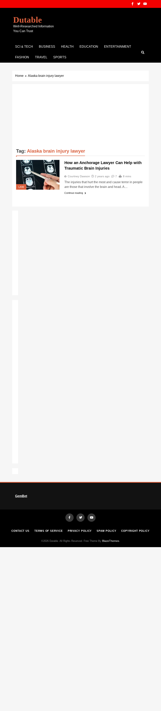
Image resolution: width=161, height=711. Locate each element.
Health (67, 46)
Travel (41, 57)
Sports (59, 57)
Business (47, 46)
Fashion (22, 57)
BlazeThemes (110, 540)
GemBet (21, 496)
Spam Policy (106, 530)
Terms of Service (48, 530)
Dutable (27, 19)
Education (89, 46)
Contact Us (20, 530)
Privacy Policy (80, 530)
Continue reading (73, 193)
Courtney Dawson (79, 176)
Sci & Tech (24, 46)
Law (21, 187)
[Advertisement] (80, 117)
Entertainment (117, 46)
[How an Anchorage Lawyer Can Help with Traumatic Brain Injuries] (37, 175)
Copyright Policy (135, 530)
